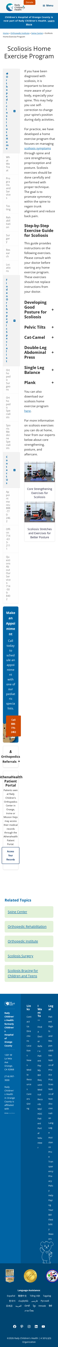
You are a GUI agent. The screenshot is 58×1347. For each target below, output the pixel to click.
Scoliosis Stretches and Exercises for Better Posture (40, 533)
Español (11, 1295)
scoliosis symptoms (37, 148)
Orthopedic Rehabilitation (27, 926)
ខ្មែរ (34, 1305)
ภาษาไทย (29, 1310)
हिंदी (50, 1305)
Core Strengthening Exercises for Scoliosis (39, 493)
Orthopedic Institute (20, 33)
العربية (18, 1305)
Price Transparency (50, 1161)
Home (6, 33)
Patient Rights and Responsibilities (50, 1036)
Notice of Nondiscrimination (50, 1104)
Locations (29, 1050)
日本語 (9, 1305)
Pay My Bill (39, 1070)
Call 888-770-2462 (13, 726)
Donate (29, 2)
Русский (45, 1300)
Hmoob (42, 1305)
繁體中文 (22, 1295)
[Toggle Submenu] (14, 111)
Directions (29, 1036)
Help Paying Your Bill (50, 1205)
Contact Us (29, 1021)
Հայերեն (23, 1300)
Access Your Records (10, 855)
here (27, 411)
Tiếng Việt (35, 1295)
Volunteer (40, 1142)
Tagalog (47, 1295)
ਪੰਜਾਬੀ (27, 1305)
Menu (49, 5)
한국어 (12, 1300)
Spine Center (37, 33)
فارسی (34, 1300)
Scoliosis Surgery (20, 956)
